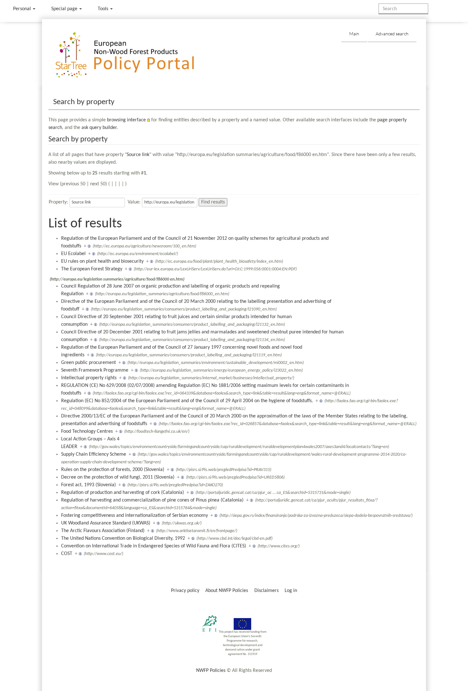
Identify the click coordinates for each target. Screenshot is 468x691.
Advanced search (392, 33)
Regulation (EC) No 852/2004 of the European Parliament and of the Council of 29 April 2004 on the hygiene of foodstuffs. (187, 400)
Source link (138, 154)
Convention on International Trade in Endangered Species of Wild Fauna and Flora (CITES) (153, 546)
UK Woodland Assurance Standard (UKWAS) (105, 523)
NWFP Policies (210, 670)
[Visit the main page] (134, 55)
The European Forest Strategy (91, 269)
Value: (134, 202)
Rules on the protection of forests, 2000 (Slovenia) (112, 469)
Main (354, 33)
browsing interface (126, 120)
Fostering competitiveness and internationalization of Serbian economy (134, 515)
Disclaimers (266, 590)
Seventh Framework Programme (94, 370)
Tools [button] (104, 8)
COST (66, 553)
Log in (291, 590)
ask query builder (99, 127)
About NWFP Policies (226, 590)
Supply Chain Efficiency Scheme (93, 454)
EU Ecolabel (73, 253)
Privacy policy (185, 590)
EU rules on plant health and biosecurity (102, 261)
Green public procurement (88, 362)
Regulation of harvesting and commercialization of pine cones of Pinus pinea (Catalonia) (152, 500)
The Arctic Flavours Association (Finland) (103, 530)
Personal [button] (22, 8)
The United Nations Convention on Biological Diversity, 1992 (123, 538)
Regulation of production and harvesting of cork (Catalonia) (122, 492)
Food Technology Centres (87, 431)
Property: (58, 202)
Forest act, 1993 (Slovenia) (88, 485)
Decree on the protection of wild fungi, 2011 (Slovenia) (117, 477)
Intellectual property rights (89, 378)
